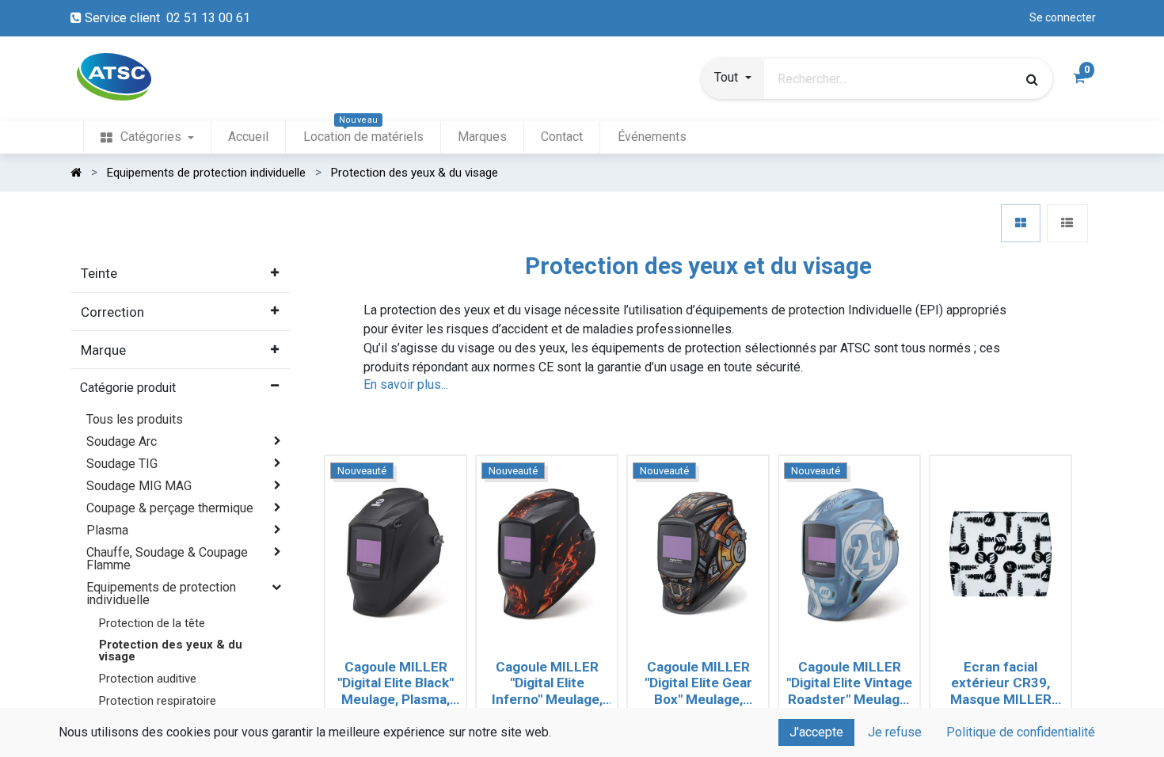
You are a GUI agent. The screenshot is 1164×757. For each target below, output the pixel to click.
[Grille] (1020, 223)
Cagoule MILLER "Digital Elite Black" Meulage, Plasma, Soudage (395, 683)
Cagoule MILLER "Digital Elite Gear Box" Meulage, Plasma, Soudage (698, 683)
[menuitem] (147, 137)
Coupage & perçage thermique (169, 507)
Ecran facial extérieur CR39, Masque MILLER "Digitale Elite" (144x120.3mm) (1001, 683)
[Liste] (1067, 223)
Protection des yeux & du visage (170, 650)
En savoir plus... (405, 384)
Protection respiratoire (157, 701)
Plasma (107, 530)
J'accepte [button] (816, 732)
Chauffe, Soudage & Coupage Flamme (167, 559)
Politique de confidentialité (1020, 732)
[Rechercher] (1032, 79)
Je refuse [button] (895, 732)
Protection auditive (147, 678)
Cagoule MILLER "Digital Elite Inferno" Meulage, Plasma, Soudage (547, 683)
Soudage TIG (122, 463)
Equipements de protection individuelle (161, 593)
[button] (732, 79)
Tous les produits (134, 419)
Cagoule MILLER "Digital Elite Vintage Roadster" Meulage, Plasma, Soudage (849, 683)
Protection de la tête (152, 623)
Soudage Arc (121, 441)
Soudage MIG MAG (139, 485)
